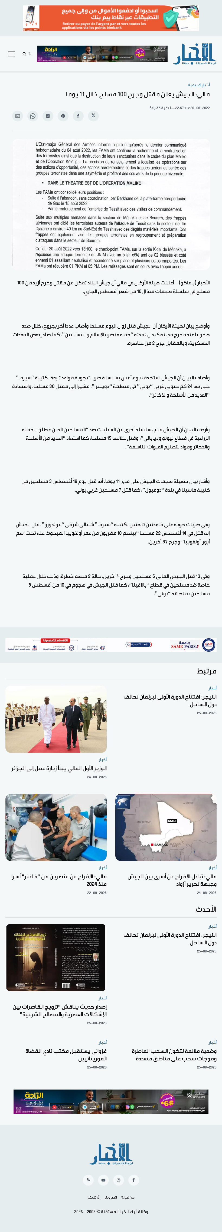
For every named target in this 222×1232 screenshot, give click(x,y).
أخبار (213, 688)
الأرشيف (94, 1197)
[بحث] (24, 54)
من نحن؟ (128, 1197)
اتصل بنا (111, 1197)
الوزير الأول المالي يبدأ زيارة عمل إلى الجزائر (59, 768)
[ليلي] (31, 54)
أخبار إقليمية (199, 85)
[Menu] (11, 54)
